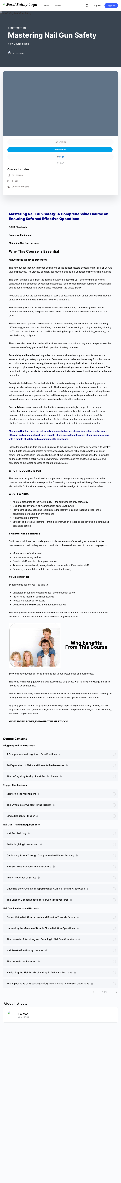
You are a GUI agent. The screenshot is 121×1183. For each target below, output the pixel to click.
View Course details (19, 43)
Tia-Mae (23, 1014)
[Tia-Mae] (11, 1014)
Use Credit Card (60, 150)
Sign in (97, 5)
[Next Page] (116, 992)
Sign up (111, 5)
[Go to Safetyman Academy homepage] (20, 5)
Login (61, 156)
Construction (17, 28)
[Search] (87, 5)
